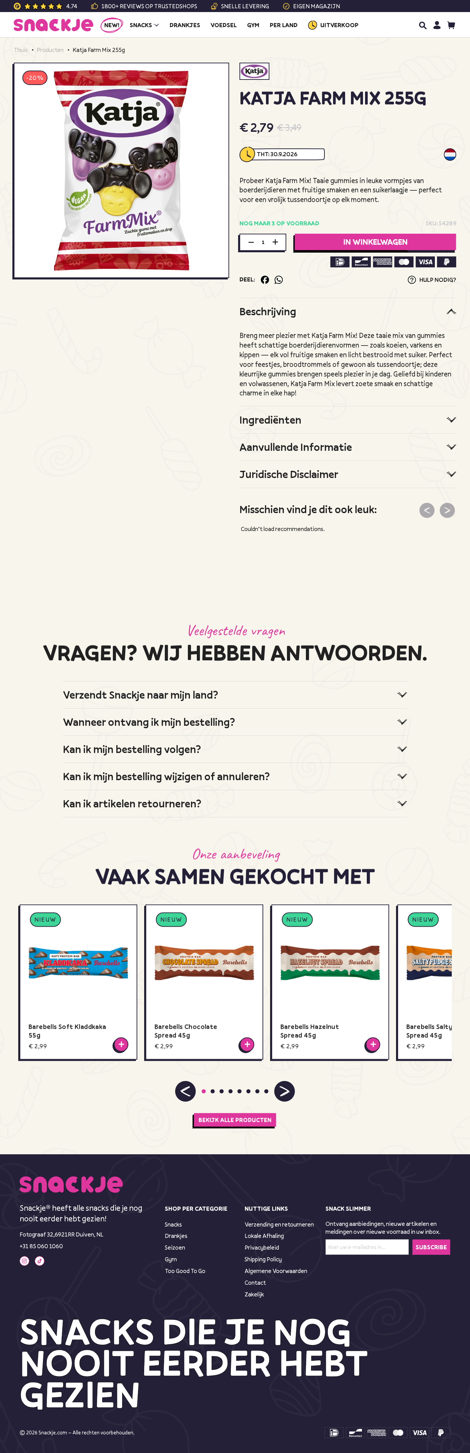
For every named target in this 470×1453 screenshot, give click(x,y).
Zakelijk (254, 1294)
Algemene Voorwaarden (276, 1271)
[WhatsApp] (278, 279)
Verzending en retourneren (279, 1224)
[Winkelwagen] (451, 25)
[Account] (436, 25)
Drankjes (176, 1236)
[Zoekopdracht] (422, 25)
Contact (255, 1282)
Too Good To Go (185, 1271)
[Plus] (275, 242)
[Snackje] (53, 25)
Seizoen (175, 1247)
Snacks (173, 1224)
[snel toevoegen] (121, 1044)
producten (50, 50)
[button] (185, 1091)
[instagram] (24, 1261)
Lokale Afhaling (264, 1236)
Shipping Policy (263, 1259)
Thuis (21, 50)
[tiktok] (39, 1261)
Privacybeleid (262, 1247)
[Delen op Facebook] (265, 280)
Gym (171, 1259)
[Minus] (251, 242)
